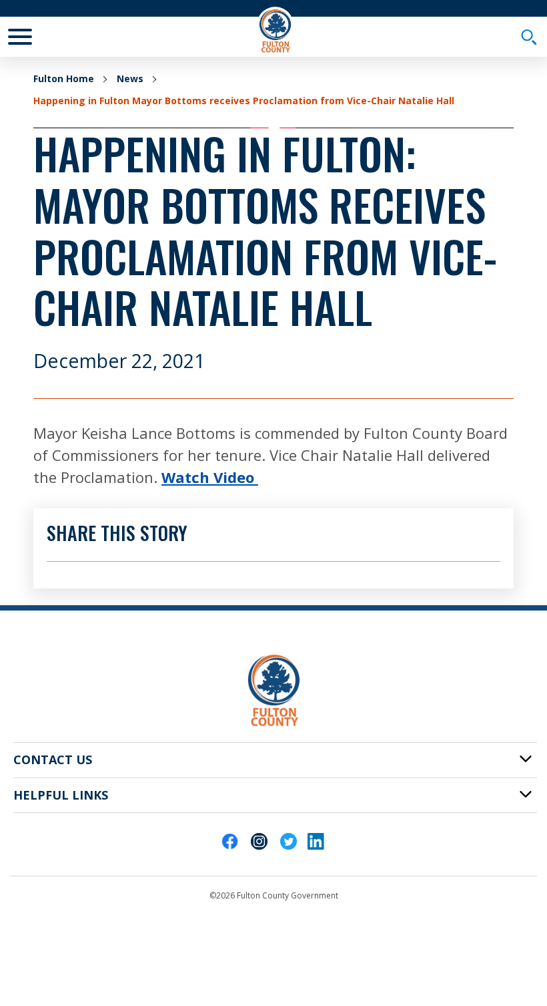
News (130, 78)
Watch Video (209, 477)
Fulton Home (63, 78)
